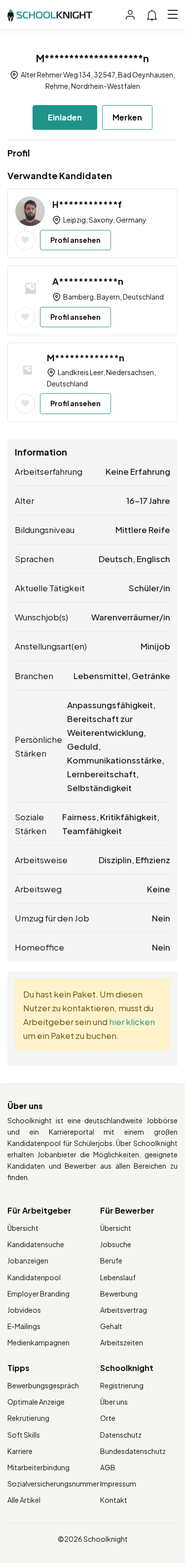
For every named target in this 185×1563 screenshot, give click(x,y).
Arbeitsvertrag (123, 1309)
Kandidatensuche (35, 1244)
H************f (87, 204)
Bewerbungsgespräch (43, 1385)
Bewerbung (119, 1293)
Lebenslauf (118, 1277)
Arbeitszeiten (121, 1342)
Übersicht (22, 1227)
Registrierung (122, 1385)
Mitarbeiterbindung (38, 1467)
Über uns (114, 1401)
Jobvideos (24, 1309)
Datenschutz (121, 1434)
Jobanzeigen (27, 1260)
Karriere (20, 1451)
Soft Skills (23, 1434)
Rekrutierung (28, 1417)
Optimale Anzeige (36, 1401)
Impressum (118, 1483)
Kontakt (113, 1499)
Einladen (65, 117)
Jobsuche (115, 1244)
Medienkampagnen (38, 1342)
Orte (107, 1417)
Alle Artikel (23, 1499)
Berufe (111, 1260)
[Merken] (25, 240)
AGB (107, 1467)
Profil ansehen (75, 239)
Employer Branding (38, 1293)
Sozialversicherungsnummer (53, 1483)
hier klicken (132, 1021)
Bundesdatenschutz (133, 1451)
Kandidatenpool (34, 1277)
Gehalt (111, 1326)
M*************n (85, 357)
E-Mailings (23, 1326)
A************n (87, 281)
